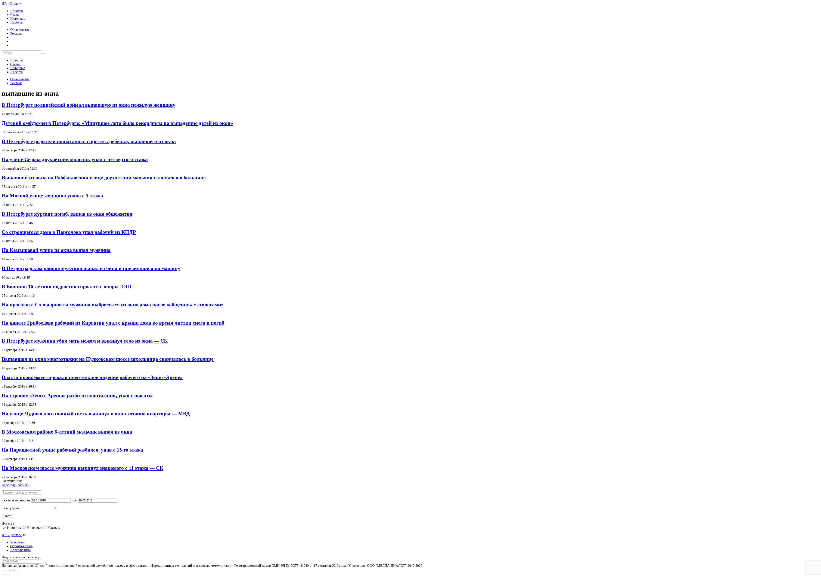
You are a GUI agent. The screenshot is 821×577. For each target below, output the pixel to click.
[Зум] (16, 570)
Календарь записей (16, 485)
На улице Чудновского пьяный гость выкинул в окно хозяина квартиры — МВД (96, 413)
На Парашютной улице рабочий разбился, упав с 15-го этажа (72, 450)
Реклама (16, 33)
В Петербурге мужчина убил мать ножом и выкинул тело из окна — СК (85, 341)
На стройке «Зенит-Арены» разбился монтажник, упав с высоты (77, 395)
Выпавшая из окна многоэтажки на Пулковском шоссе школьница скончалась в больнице (108, 359)
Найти (7, 515)
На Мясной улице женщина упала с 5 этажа (52, 195)
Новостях (13, 527)
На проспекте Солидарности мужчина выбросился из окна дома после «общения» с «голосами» (113, 304)
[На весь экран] (12, 570)
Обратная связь (21, 546)
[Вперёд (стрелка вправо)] (7, 574)
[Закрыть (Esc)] (3, 570)
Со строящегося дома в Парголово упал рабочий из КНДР (69, 232)
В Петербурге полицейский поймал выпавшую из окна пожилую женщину (88, 105)
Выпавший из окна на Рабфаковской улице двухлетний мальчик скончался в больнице (104, 177)
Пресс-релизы (20, 550)
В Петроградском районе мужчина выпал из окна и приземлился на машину (91, 268)
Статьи (15, 14)
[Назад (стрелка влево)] (3, 574)
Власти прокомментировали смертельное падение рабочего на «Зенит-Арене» (92, 377)
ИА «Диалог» (12, 3)
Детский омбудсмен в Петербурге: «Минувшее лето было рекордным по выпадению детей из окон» (117, 123)
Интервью (17, 18)
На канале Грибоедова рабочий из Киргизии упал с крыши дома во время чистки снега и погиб (113, 323)
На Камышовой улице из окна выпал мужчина (56, 250)
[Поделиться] (7, 570)
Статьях (53, 527)
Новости (16, 11)
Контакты (17, 542)
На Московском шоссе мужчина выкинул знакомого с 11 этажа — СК (82, 468)
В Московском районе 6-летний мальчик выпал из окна (67, 432)
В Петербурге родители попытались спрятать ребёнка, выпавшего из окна (89, 141)
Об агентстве (20, 29)
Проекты (16, 22)
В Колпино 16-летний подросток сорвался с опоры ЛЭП (66, 286)
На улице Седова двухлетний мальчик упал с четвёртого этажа (75, 159)
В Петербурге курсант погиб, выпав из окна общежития (67, 214)
